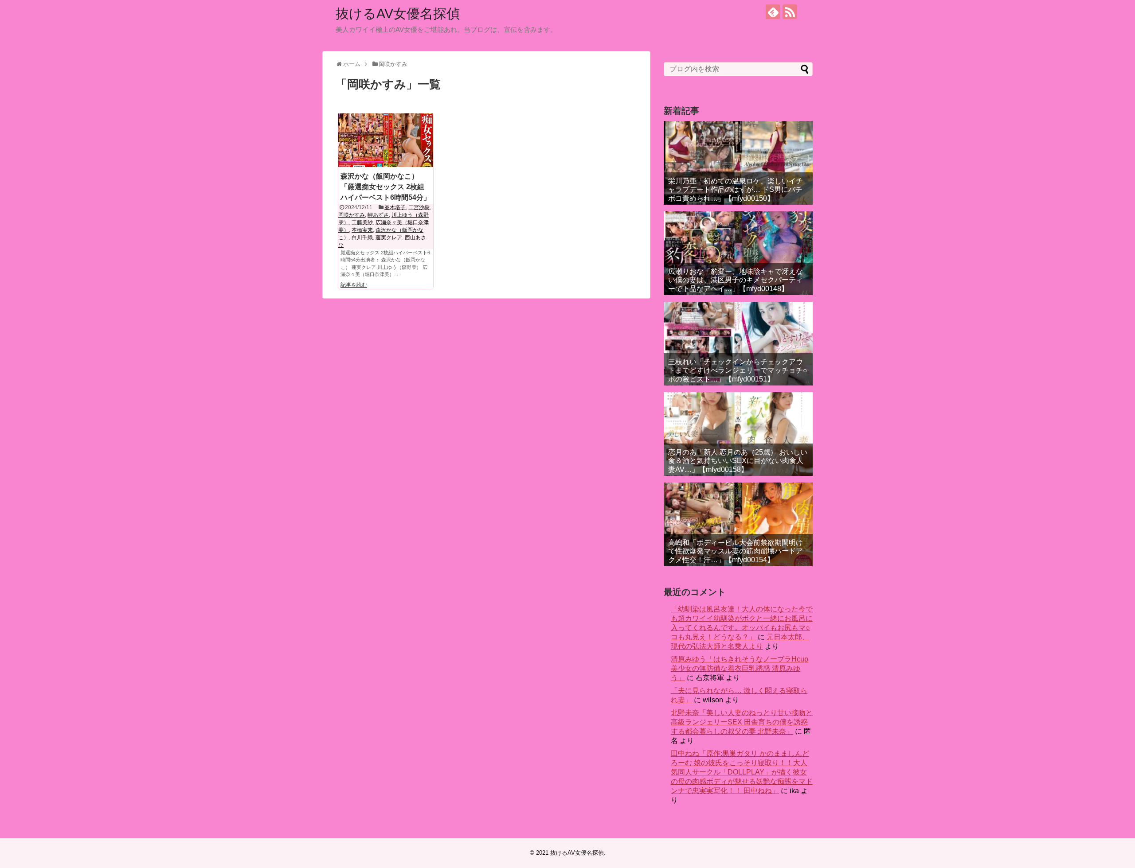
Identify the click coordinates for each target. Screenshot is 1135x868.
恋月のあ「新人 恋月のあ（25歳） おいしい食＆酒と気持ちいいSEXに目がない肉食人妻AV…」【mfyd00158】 (737, 460)
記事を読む (353, 285)
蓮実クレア (389, 237)
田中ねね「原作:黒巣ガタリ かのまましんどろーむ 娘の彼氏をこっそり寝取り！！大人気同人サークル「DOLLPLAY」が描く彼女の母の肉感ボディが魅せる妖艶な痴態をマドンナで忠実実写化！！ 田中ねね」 (742, 772)
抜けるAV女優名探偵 (398, 13)
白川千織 (362, 237)
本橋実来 (362, 230)
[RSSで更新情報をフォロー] (790, 11)
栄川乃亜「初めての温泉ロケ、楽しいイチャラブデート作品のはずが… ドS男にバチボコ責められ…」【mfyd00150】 (735, 189)
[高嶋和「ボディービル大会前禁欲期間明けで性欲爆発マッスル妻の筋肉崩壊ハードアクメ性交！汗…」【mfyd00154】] (738, 524)
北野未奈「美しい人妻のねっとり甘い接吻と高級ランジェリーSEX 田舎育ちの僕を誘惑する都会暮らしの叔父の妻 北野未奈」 (742, 722)
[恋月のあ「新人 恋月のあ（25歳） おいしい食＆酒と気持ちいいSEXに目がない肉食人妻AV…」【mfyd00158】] (738, 434)
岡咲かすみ (351, 215)
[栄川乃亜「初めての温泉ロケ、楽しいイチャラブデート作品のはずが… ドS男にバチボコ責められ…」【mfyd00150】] (738, 163)
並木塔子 (395, 207)
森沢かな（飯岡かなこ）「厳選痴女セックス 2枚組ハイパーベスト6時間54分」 (385, 186)
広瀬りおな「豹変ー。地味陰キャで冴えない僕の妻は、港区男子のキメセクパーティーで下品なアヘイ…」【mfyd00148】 (735, 280)
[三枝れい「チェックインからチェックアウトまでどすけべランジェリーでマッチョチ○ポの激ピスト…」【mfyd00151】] (738, 343)
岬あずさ (378, 215)
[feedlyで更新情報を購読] (773, 11)
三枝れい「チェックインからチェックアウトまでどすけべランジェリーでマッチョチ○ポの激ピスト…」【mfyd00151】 (737, 370)
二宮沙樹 (419, 207)
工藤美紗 (362, 222)
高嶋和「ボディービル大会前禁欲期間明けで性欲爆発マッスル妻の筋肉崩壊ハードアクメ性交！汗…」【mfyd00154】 (735, 551)
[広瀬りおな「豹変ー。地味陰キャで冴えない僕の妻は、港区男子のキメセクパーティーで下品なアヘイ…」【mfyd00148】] (738, 253)
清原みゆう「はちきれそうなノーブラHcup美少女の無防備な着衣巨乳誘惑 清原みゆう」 (739, 668)
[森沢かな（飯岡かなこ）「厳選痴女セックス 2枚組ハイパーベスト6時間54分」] (385, 140)
